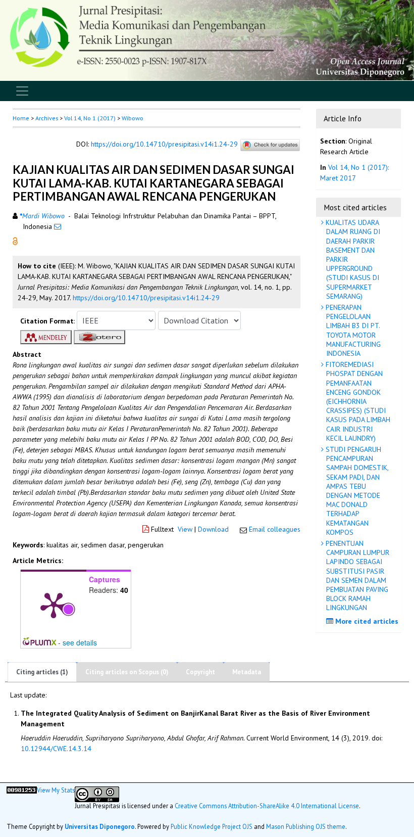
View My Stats (56, 790)
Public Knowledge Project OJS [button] (211, 826)
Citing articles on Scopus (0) (127, 672)
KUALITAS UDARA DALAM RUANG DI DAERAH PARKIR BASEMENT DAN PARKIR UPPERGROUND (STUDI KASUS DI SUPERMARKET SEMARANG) (352, 259)
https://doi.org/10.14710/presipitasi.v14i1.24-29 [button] (146, 297)
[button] (15, 240)
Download (213, 529)
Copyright (200, 672)
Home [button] (21, 118)
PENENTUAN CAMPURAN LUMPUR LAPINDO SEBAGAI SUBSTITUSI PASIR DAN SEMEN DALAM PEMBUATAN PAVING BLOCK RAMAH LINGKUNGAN (356, 575)
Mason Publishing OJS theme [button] (305, 826)
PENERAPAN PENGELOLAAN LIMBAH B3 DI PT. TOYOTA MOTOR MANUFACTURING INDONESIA (352, 330)
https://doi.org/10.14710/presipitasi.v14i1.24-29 (164, 144)
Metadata (246, 672)
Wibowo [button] (132, 118)
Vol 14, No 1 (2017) (90, 118)
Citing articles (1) (42, 672)
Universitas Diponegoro (100, 826)
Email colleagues (274, 529)
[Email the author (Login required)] (57, 226)
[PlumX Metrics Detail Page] (53, 604)
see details (80, 642)
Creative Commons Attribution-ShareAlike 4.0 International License (267, 806)
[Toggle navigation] (22, 91)
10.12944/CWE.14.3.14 (56, 748)
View (185, 529)
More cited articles (365, 621)
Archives (46, 118)
